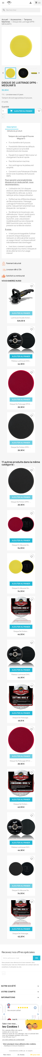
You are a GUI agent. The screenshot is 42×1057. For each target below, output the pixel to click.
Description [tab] (12, 127)
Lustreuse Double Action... (21, 318)
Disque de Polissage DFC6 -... (21, 404)
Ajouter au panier (21, 111)
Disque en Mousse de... (21, 545)
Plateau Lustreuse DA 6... (21, 361)
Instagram (3, 973)
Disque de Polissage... (21, 718)
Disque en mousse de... (21, 588)
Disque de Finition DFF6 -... (21, 447)
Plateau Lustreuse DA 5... (21, 847)
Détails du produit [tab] (14, 131)
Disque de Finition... (21, 631)
